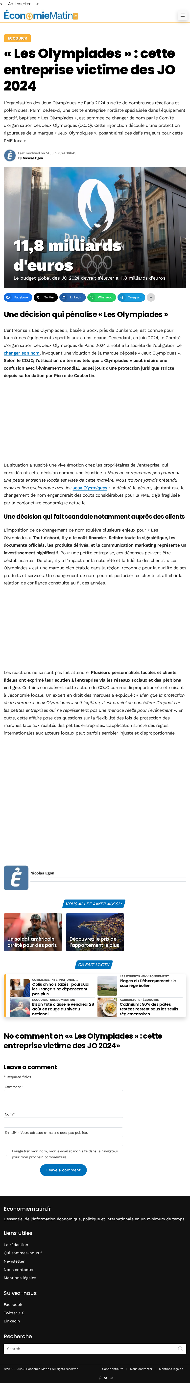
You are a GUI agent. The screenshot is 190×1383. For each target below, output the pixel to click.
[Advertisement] (95, 420)
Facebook (13, 1304)
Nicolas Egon (42, 873)
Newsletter (14, 1261)
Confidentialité (112, 1369)
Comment (14, 1087)
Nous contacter (19, 1269)
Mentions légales (20, 1277)
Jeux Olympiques (90, 487)
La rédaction (16, 1244)
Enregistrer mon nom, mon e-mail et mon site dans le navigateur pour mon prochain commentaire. (65, 1154)
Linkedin (12, 1321)
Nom (10, 1114)
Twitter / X (14, 1313)
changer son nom (22, 353)
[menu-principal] (183, 15)
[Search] (180, 1348)
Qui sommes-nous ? (23, 1252)
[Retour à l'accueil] (85, 15)
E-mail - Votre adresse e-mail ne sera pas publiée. (46, 1133)
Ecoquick (17, 38)
